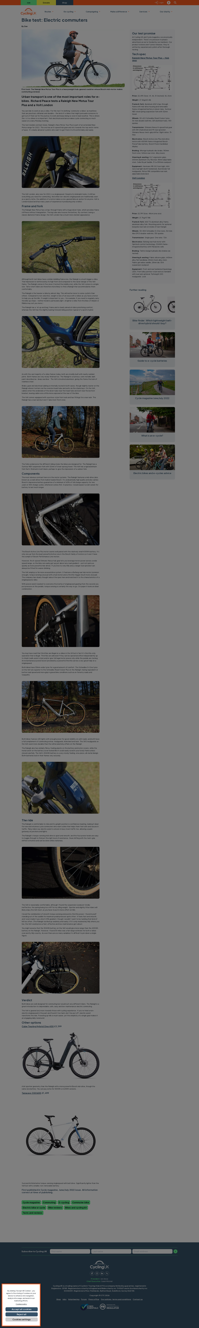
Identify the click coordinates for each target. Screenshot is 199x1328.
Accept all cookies (21, 1309)
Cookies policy (21, 1304)
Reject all (22, 1314)
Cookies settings (22, 1319)
